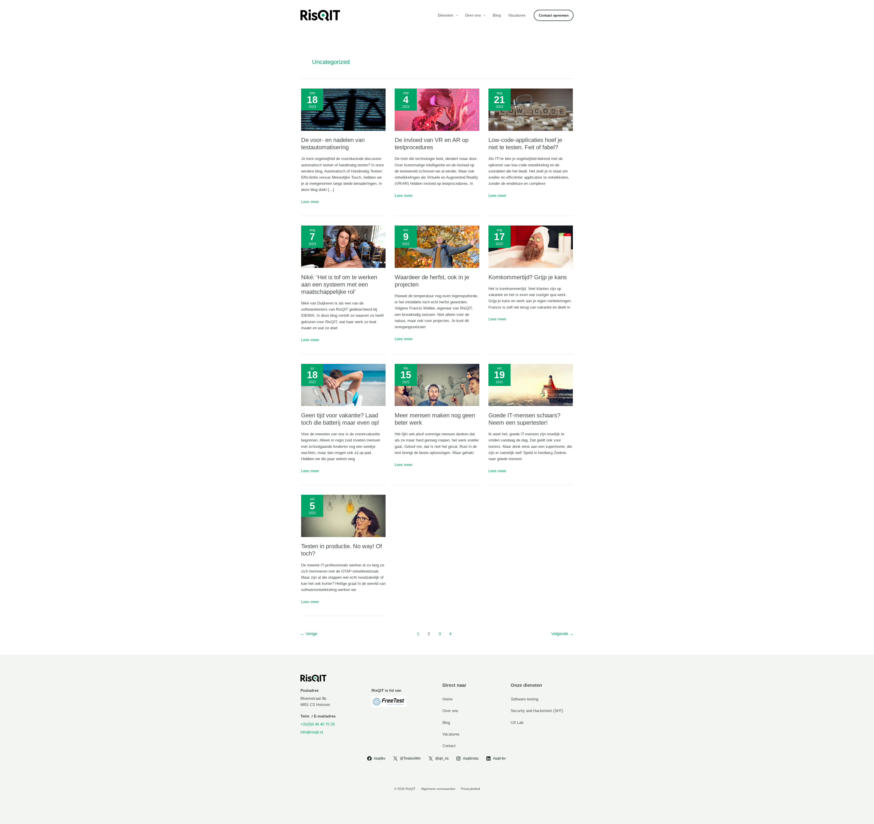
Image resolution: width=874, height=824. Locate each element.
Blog (497, 15)
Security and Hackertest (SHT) (537, 711)
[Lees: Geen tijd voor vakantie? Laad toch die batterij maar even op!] (343, 385)
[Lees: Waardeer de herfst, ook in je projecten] (437, 246)
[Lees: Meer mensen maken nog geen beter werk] (437, 385)
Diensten (445, 15)
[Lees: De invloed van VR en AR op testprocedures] (437, 109)
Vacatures (517, 15)
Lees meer (310, 202)
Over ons (473, 15)
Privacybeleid (470, 789)
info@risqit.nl (311, 732)
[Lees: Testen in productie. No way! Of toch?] (343, 515)
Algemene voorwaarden (438, 789)
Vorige (308, 633)
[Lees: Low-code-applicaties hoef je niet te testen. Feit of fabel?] (530, 109)
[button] (554, 15)
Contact (449, 746)
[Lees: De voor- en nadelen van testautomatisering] (343, 109)
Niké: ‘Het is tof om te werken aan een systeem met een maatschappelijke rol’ (339, 284)
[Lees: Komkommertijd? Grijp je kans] (530, 246)
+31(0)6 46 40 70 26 (317, 724)
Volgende (562, 633)
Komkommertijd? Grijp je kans (527, 277)
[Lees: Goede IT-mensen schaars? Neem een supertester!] (530, 385)
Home (447, 699)
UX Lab (517, 722)
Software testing (524, 699)
